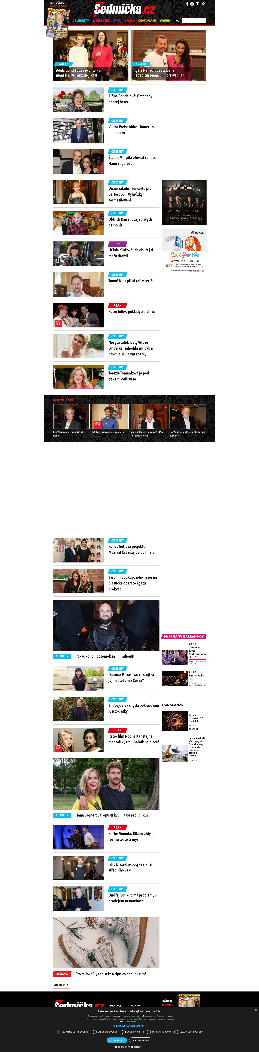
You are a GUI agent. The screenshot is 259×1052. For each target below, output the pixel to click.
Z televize (101, 20)
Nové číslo (58, 4)
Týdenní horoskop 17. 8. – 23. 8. (196, 719)
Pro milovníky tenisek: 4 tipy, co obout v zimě (111, 974)
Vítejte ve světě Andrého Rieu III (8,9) (197, 651)
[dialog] (129, 1029)
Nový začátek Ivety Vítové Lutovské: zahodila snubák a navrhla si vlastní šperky (131, 349)
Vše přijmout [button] (117, 1040)
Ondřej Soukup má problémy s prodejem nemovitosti (133, 898)
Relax (129, 20)
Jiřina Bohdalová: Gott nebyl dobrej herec (131, 99)
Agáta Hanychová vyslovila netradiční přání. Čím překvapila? (159, 73)
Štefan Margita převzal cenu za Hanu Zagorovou (133, 161)
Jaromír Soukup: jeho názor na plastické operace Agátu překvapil (133, 583)
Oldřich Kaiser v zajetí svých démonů (130, 223)
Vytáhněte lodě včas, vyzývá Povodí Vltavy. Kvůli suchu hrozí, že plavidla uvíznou (197, 747)
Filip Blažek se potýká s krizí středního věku (130, 868)
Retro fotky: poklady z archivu (132, 312)
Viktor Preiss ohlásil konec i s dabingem (131, 130)
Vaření (165, 20)
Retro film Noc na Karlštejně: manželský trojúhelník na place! (134, 739)
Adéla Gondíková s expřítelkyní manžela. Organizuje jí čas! (79, 73)
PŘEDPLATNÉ (115, 1006)
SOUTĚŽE (135, 1006)
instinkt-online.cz (193, 727)
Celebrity (81, 20)
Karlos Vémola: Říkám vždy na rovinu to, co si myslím (132, 837)
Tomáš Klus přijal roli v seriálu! (133, 281)
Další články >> (61, 985)
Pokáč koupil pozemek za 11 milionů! (105, 656)
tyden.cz (193, 760)
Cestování (147, 20)
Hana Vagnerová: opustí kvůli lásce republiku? (112, 815)
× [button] (256, 1010)
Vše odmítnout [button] (141, 1040)
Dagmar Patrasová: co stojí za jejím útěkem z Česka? (131, 678)
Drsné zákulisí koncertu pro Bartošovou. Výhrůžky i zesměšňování (130, 195)
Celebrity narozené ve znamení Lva (108, 432)
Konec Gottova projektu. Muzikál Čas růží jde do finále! (132, 550)
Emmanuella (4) (196, 675)
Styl (117, 20)
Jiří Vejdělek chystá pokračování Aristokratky (134, 709)
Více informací (133, 1021)
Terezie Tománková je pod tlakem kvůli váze (129, 376)
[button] (129, 1025)
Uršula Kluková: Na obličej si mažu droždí (131, 253)
